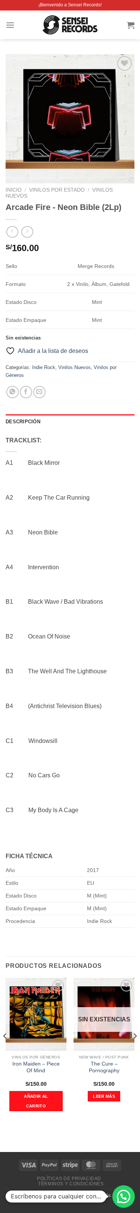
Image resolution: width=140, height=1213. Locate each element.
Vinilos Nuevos (74, 367)
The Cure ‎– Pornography (104, 1067)
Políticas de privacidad (69, 1178)
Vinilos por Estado (57, 190)
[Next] (135, 1051)
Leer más (104, 1096)
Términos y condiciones (70, 1183)
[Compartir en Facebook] (26, 392)
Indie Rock (43, 367)
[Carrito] (130, 25)
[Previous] (5, 1051)
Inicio (14, 190)
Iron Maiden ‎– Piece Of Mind (36, 1067)
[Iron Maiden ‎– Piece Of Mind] (36, 1014)
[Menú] (10, 25)
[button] (123, 1196)
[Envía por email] (39, 392)
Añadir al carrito (36, 1101)
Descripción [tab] (23, 421)
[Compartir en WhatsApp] (12, 392)
